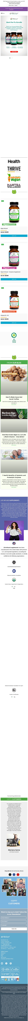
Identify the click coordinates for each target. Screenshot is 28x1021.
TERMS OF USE (7, 1017)
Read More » (14, 404)
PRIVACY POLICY (13, 1017)
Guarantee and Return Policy (7, 958)
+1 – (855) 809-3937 (5, 944)
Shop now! (16, 9)
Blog (2, 955)
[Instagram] (10, 874)
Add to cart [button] (14, 235)
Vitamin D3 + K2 (5, 315)
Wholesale (3, 952)
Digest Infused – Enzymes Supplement (10, 272)
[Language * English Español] (14, 925)
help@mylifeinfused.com (6, 945)
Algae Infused (4, 228)
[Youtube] (18, 874)
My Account (3, 957)
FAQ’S (2, 954)
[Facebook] (14, 874)
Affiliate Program (4, 951)
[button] (2, 35)
